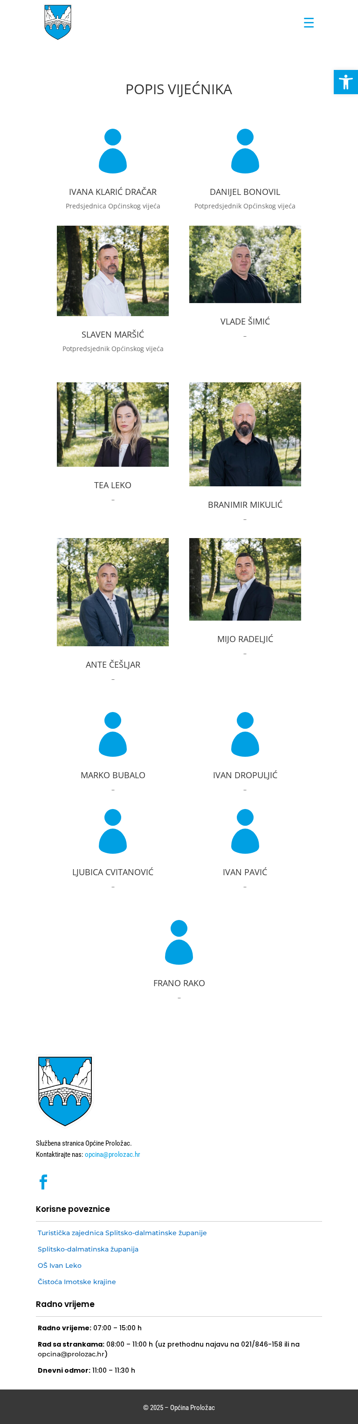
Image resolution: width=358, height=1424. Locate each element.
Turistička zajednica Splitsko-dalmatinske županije (122, 1233)
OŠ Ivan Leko (60, 1265)
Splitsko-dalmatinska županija (88, 1249)
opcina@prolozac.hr (111, 1154)
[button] (346, 82)
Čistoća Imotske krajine (77, 1282)
